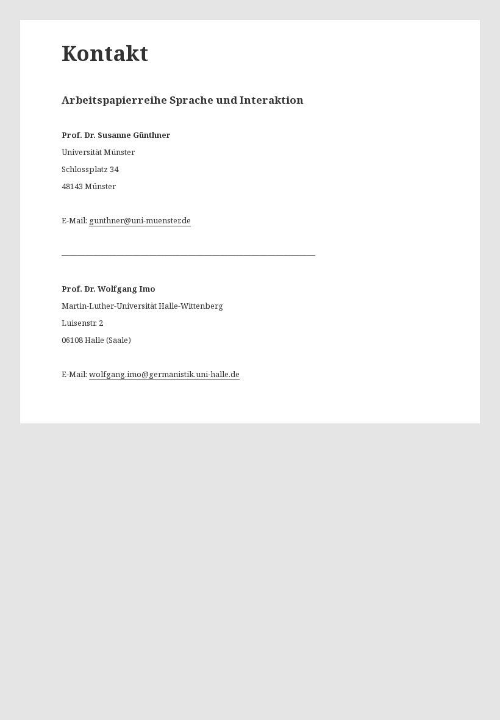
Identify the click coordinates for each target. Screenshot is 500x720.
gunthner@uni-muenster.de (140, 220)
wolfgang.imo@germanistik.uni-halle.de (164, 374)
